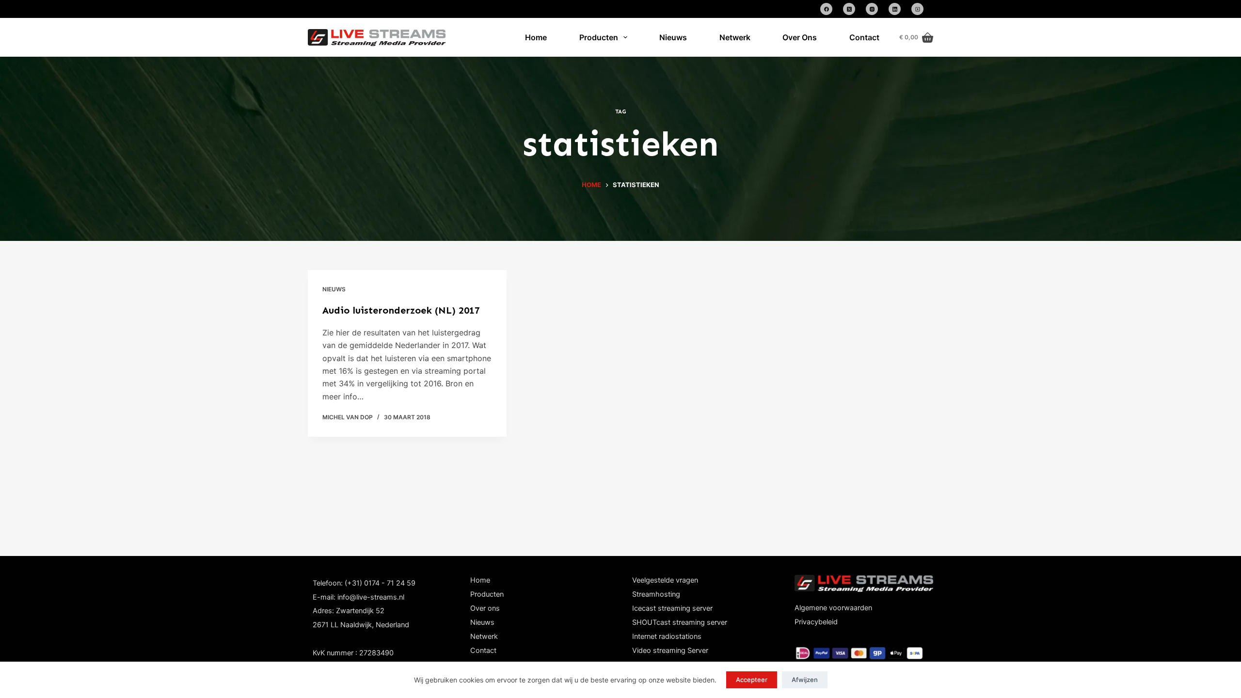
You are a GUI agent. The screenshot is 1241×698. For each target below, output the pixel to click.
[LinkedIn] (895, 9)
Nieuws (673, 37)
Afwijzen (805, 679)
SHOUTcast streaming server (679, 622)
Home (536, 37)
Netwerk (734, 37)
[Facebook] (826, 9)
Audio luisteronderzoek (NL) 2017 (401, 310)
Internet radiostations (666, 636)
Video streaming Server (670, 650)
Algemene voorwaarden (833, 607)
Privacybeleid (816, 622)
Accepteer (751, 679)
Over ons (485, 608)
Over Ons (799, 37)
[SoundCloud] (917, 9)
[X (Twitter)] (849, 9)
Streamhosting (656, 594)
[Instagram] (872, 9)
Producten (598, 37)
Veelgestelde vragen (665, 580)
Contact (864, 37)
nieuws (334, 289)
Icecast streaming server (672, 608)
